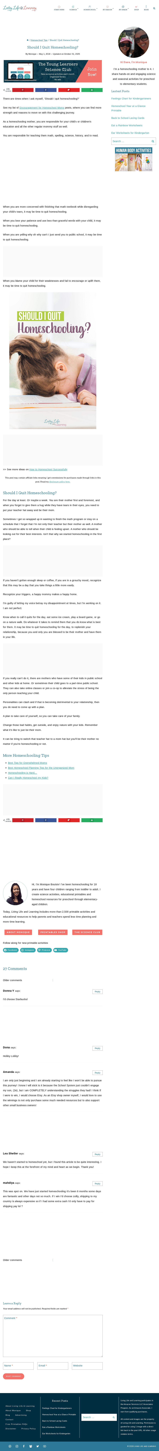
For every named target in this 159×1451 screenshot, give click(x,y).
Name (8, 1365)
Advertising (21, 1415)
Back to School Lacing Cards (127, 118)
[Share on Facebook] (46, 90)
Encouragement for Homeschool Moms (42, 107)
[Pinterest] (10, 1446)
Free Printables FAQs (16, 1424)
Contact (9, 1420)
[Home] (28, 40)
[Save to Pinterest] (23, 90)
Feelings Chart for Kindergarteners (131, 98)
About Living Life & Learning (20, 1406)
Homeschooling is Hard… (22, 772)
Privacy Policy (28, 1429)
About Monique (13, 1410)
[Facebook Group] (30, 1446)
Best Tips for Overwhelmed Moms (27, 762)
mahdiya (8, 1182)
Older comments (12, 980)
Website (77, 1365)
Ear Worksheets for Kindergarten (130, 133)
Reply (97, 991)
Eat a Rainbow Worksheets (126, 125)
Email (43, 1365)
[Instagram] (17, 1446)
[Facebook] (23, 1446)
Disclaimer (11, 1429)
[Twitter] (37, 1446)
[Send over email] (92, 90)
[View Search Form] (154, 8)
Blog (8, 1415)
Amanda (8, 1071)
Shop (28, 1410)
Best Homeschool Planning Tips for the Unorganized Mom (41, 767)
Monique (32, 54)
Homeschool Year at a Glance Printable (59, 1414)
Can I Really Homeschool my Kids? (28, 777)
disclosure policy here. (59, 482)
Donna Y (8, 990)
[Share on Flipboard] (69, 90)
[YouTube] (44, 1446)
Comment (10, 1318)
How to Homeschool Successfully (48, 469)
